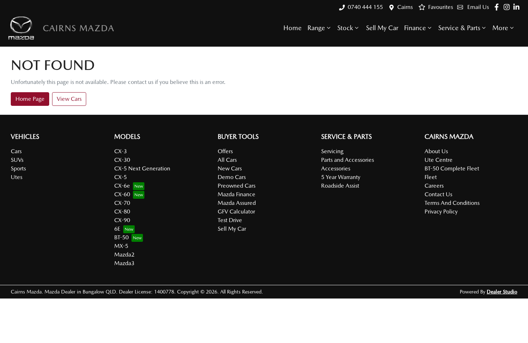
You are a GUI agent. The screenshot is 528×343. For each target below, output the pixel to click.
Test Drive (230, 220)
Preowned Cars (236, 185)
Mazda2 (124, 254)
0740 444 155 (365, 7)
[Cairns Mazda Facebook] (498, 7)
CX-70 (122, 202)
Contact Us (438, 194)
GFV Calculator (236, 211)
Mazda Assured (237, 202)
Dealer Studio (502, 292)
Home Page (30, 98)
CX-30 (122, 159)
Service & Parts (459, 28)
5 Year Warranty (340, 177)
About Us (436, 151)
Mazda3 (124, 263)
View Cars (69, 98)
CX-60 (122, 194)
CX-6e (122, 185)
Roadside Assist (340, 185)
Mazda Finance (236, 194)
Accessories (335, 168)
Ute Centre (439, 159)
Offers (225, 151)
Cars (16, 151)
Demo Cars (232, 177)
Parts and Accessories (347, 159)
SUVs (17, 159)
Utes (16, 177)
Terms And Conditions (452, 202)
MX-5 (121, 246)
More (500, 28)
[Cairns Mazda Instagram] (508, 7)
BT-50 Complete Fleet (452, 168)
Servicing (332, 151)
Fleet (431, 177)
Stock (345, 28)
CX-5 (120, 177)
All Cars (227, 159)
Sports (18, 168)
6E (117, 228)
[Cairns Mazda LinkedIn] (518, 7)
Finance (415, 28)
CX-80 (122, 211)
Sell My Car (382, 28)
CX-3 (120, 151)
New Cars (230, 168)
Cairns (405, 7)
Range (316, 28)
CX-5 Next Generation (142, 168)
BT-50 (121, 237)
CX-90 (122, 220)
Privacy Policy (441, 211)
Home (292, 28)
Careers (434, 185)
